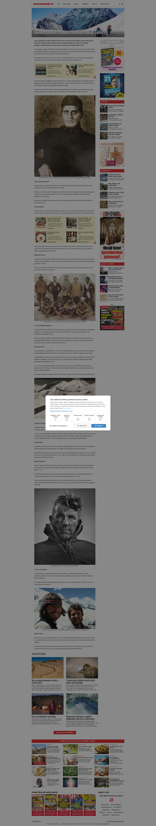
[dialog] (78, 413)
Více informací (67, 408)
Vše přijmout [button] (98, 425)
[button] (78, 411)
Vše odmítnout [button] (82, 425)
